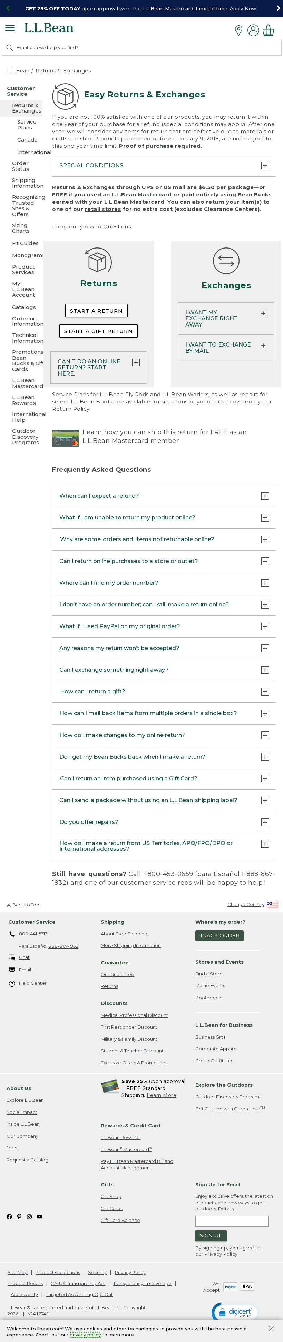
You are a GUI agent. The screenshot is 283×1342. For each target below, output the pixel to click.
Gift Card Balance (120, 1220)
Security (97, 1272)
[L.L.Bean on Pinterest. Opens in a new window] (19, 1216)
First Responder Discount (129, 1027)
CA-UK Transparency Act (78, 1283)
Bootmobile (209, 997)
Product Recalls (25, 1283)
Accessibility (24, 1294)
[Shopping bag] (270, 30)
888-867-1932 (63, 946)
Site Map (18, 1272)
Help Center (33, 983)
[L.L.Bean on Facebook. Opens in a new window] (9, 1216)
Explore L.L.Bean (25, 1100)
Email (25, 969)
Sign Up (211, 1235)
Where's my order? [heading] (220, 922)
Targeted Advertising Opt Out (79, 1294)
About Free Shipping (124, 933)
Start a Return (96, 311)
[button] (235, 1312)
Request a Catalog (27, 1160)
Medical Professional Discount (134, 1015)
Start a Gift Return (98, 331)
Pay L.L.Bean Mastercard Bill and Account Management (137, 1164)
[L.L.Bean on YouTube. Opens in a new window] (39, 1216)
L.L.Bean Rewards (120, 1137)
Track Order (220, 935)
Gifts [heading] (107, 1184)
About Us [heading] (19, 1088)
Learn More (161, 1095)
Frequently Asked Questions (91, 226)
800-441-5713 (33, 933)
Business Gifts (210, 1037)
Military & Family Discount (129, 1039)
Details (226, 1209)
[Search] (10, 47)
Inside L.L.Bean (23, 1124)
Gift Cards (112, 1208)
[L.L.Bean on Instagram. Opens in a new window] (29, 1216)
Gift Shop (111, 1196)
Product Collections (58, 1272)
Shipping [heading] (112, 922)
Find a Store (209, 973)
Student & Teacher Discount (132, 1050)
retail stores (103, 209)
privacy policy (85, 1335)
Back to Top (25, 904)
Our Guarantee (117, 974)
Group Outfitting (213, 1060)
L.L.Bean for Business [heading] (224, 1025)
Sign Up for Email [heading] (217, 1184)
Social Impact (22, 1112)
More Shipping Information (131, 945)
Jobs (12, 1147)
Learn (92, 432)
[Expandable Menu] (10, 29)
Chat (24, 957)
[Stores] (240, 30)
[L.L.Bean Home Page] (58, 30)
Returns (109, 986)
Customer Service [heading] (32, 922)
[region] (141, 8)
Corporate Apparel (216, 1048)
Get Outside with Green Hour (230, 1108)
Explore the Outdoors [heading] (224, 1085)
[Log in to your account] (253, 30)
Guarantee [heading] (115, 963)
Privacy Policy (221, 1254)
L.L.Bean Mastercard (141, 194)
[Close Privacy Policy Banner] (271, 1329)
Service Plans (70, 394)
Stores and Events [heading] (219, 962)
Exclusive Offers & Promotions (134, 1063)
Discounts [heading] (114, 1003)
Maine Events (210, 985)
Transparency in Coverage (142, 1283)
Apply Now (243, 9)
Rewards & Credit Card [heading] (130, 1125)
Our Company (22, 1136)
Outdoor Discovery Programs (228, 1096)
